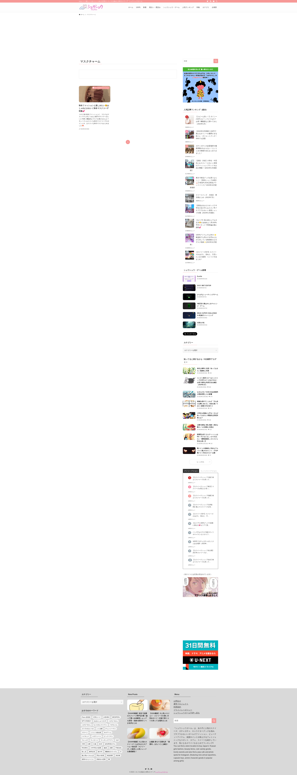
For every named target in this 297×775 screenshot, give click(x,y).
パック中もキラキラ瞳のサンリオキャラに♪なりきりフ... (203, 533)
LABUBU (106, 717)
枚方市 (100, 752)
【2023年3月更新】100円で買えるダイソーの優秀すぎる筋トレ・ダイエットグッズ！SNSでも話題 (206, 134)
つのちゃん (113, 725)
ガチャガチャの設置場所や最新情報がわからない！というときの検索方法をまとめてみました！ (206, 149)
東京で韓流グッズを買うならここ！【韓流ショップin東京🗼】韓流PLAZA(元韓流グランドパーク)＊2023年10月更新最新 (203, 182)
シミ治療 (100, 729)
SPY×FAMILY (86, 721)
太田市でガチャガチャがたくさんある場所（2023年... (203, 542)
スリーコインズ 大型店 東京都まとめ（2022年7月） (206, 196)
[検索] (216, 1)
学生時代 (85, 748)
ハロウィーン (96, 736)
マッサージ (94, 740)
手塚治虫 (118, 748)
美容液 (118, 755)
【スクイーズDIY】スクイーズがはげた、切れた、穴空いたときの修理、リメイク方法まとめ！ (206, 255)
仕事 (88, 744)
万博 (83, 744)
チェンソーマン (110, 729)
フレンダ (85, 740)
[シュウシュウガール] (91, 7)
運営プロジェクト (181, 704)
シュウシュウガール (161, 772)
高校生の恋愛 (101, 759)
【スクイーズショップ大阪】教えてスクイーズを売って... (203, 478)
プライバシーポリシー (183, 710)
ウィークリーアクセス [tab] (208, 471)
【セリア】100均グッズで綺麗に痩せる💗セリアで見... (203, 524)
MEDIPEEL (116, 717)
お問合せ (177, 701)
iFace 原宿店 (86, 717)
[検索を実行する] (215, 61)
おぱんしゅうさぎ (100, 721)
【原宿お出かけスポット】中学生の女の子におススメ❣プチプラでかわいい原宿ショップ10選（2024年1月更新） (206, 209)
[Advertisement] (148, 34)
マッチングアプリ (107, 740)
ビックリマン (108, 736)
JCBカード (97, 717)
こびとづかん (113, 721)
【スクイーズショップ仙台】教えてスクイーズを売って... (203, 561)
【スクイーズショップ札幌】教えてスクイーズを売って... (203, 497)
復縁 (105, 748)
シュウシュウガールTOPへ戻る (187, 713)
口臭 (94, 744)
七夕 (117, 740)
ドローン (85, 732)
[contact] (213, 1)
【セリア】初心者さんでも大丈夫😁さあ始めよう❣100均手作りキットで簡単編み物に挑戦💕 (206, 223)
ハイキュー (85, 736)
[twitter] (207, 1)
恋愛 (111, 748)
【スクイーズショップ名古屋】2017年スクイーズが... (203, 552)
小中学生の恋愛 (95, 748)
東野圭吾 (92, 752)
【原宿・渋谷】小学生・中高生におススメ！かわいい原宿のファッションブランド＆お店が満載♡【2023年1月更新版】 (203, 165)
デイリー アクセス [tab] (191, 471)
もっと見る (200, 462)
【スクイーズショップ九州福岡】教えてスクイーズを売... (202, 506)
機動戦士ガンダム (111, 752)
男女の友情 (100, 755)
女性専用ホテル (110, 744)
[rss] (210, 1)
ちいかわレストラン (100, 725)
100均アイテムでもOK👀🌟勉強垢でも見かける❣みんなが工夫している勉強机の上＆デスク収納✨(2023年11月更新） (203, 239)
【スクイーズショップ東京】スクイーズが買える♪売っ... (203, 488)
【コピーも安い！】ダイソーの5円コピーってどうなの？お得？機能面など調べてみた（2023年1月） (206, 120)
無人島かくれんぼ (88, 755)
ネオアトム (107, 732)
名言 (100, 744)
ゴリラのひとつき (88, 729)
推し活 (84, 752)
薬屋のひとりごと (88, 759)
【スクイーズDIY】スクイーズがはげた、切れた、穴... (203, 515)
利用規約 (177, 707)
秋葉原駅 (110, 755)
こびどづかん (86, 725)
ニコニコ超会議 (95, 732)
